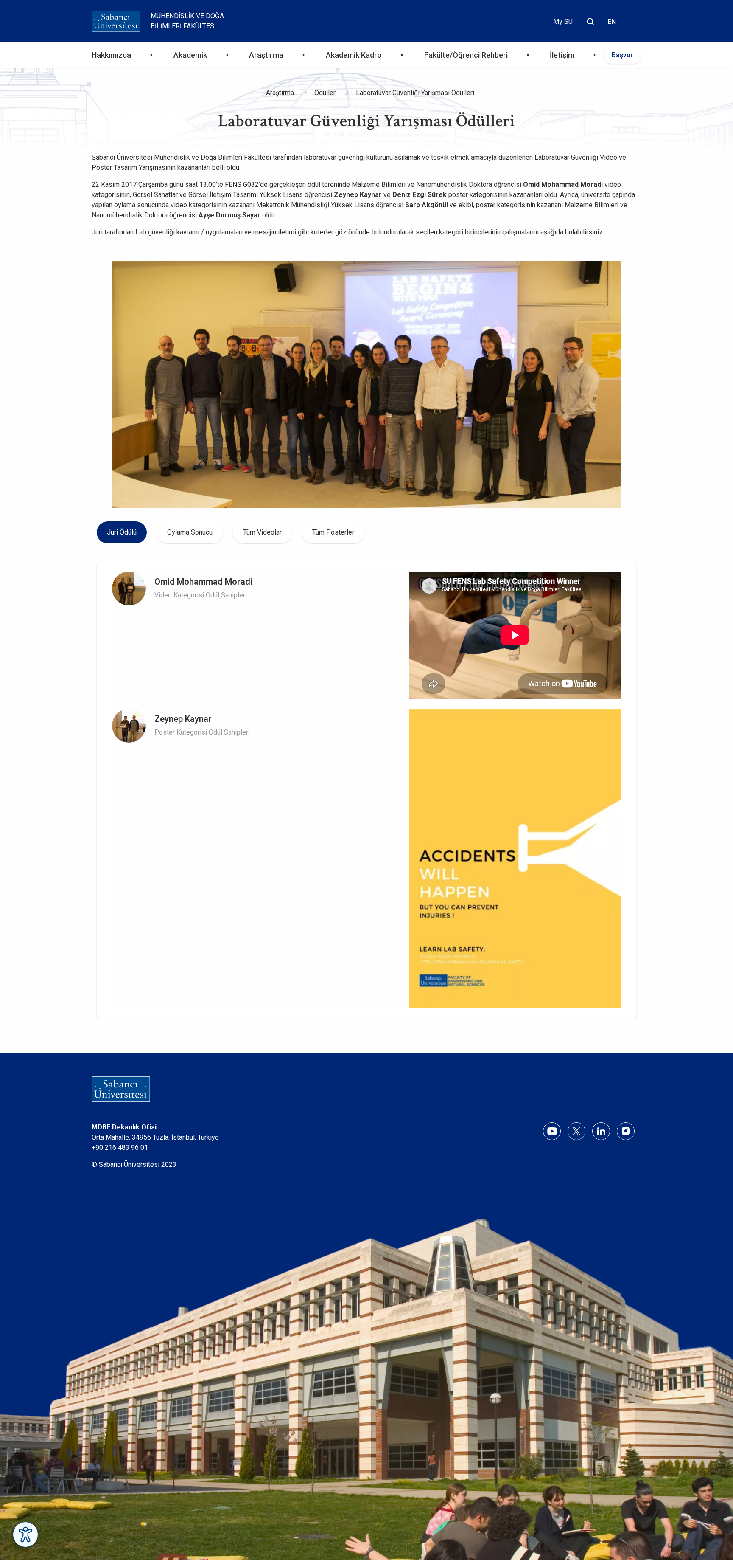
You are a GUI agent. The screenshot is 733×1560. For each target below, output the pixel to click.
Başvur (622, 55)
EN (611, 21)
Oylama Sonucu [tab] (190, 532)
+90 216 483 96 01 (120, 1147)
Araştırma (266, 55)
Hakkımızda (111, 55)
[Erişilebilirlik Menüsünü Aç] (25, 1534)
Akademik (190, 55)
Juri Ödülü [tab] (122, 532)
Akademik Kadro (354, 55)
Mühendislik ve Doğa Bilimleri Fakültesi (187, 21)
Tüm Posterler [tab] (333, 532)
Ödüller (325, 93)
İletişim (562, 55)
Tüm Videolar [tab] (262, 532)
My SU (563, 21)
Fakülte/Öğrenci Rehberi (466, 55)
